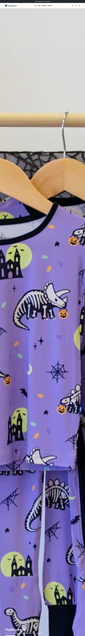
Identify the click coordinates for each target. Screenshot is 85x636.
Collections (44, 5)
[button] (75, 5)
